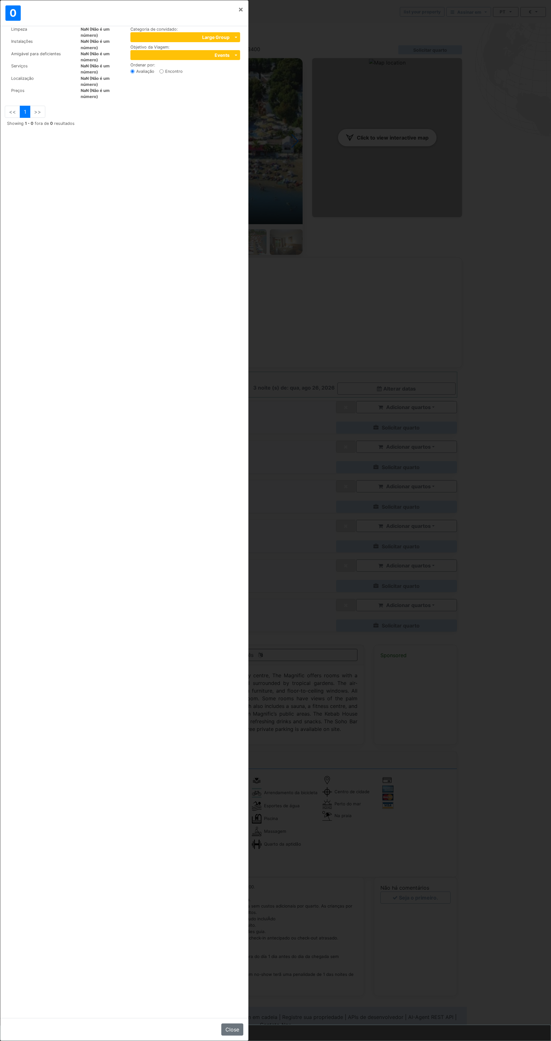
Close (232, 1029)
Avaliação (145, 71)
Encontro (174, 71)
